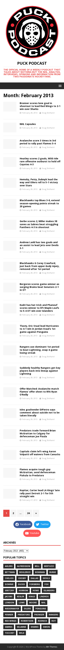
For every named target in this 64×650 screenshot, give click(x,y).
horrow (23, 590)
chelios (9, 578)
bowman (40, 572)
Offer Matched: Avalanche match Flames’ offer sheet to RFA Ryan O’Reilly (39, 391)
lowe (22, 602)
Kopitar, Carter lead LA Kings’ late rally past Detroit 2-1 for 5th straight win (40, 493)
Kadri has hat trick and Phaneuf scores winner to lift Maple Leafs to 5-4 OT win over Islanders (39, 307)
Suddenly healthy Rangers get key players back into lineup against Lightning (40, 370)
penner (9, 614)
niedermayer (12, 608)
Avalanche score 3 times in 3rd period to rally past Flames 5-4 (38, 142)
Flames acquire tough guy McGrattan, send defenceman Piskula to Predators (37, 472)
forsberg (34, 584)
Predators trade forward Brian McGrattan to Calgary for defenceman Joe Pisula (38, 433)
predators (24, 614)
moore (33, 602)
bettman (10, 572)
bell (37, 566)
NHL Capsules (28, 124)
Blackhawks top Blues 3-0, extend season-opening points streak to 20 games (40, 203)
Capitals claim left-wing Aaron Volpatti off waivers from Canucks (40, 453)
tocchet (9, 633)
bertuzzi (49, 566)
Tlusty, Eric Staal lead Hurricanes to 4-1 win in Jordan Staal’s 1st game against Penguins (39, 328)
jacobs (8, 596)
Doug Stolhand (48, 113)
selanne (21, 627)
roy (54, 620)
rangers (53, 614)
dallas (34, 578)
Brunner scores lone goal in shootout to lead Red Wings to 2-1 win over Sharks (40, 106)
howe (36, 590)
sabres (8, 627)
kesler (20, 596)
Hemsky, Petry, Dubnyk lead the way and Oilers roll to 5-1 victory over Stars (39, 182)
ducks (21, 584)
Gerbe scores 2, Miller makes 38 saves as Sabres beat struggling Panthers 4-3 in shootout (39, 224)
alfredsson (23, 566)
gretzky (9, 590)
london (9, 602)
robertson (27, 620)
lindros (44, 596)
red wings (10, 620)
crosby (22, 578)
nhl (43, 602)
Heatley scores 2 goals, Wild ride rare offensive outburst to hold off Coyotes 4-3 (40, 161)
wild (21, 633)
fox (46, 584)
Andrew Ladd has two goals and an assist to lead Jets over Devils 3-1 (39, 245)
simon (46, 627)
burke (52, 572)
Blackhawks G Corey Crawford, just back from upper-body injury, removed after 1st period (39, 266)
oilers (27, 608)
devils (46, 578)
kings (32, 596)
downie (9, 584)
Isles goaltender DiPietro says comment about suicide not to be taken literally (40, 412)
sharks (34, 627)
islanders (48, 590)
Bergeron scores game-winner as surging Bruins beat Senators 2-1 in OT (39, 286)
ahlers (8, 566)
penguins (40, 608)
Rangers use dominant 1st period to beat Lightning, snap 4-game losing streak (39, 349)
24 (28, 513)
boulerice (25, 572)
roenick (42, 620)
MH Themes (51, 646)
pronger (39, 614)
